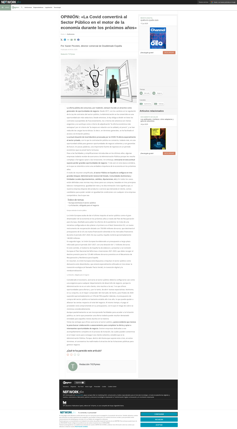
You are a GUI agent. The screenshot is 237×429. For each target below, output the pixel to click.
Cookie (104, 386)
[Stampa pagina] (75, 39)
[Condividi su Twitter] (61, 39)
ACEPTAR (159, 425)
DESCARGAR (169, 52)
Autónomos (28, 7)
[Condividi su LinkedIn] (64, 39)
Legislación (48, 7)
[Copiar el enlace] (68, 39)
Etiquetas (73, 386)
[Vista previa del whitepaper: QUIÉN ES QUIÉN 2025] (158, 38)
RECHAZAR (159, 419)
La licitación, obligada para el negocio (84, 205)
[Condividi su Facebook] (78, 39)
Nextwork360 (79, 395)
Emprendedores (38, 7)
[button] (5, 7)
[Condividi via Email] (71, 39)
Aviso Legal (88, 386)
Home (63, 34)
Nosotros (66, 386)
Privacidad (97, 386)
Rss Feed (80, 386)
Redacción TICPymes (68, 54)
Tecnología (57, 7)
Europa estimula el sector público (82, 203)
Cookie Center (112, 386)
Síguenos (79, 382)
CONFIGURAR (159, 414)
